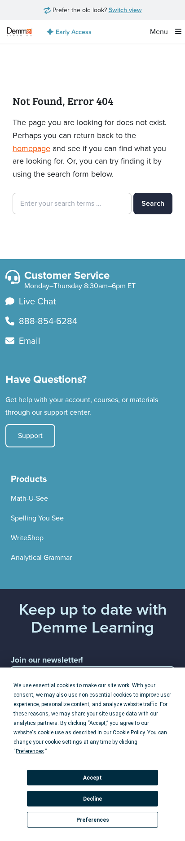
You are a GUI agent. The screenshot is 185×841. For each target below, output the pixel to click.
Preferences (92, 820)
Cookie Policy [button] (129, 732)
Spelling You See (37, 518)
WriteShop (27, 538)
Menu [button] (160, 31)
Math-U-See (29, 498)
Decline (92, 799)
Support (30, 435)
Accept (92, 778)
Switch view (125, 9)
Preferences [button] (30, 751)
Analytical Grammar (41, 557)
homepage (31, 148)
